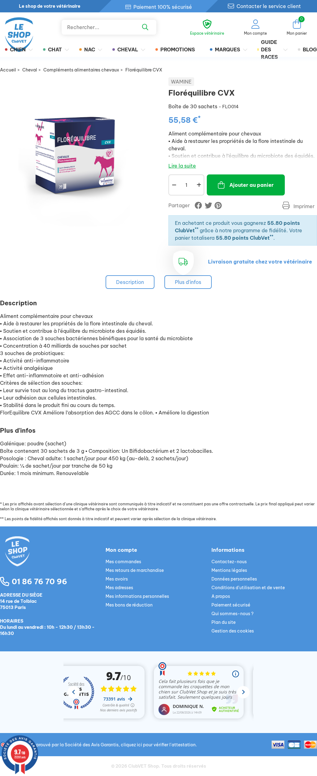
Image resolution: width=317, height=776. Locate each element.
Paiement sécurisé (230, 605)
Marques (227, 49)
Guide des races (269, 49)
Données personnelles (234, 579)
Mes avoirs (117, 579)
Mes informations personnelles (137, 596)
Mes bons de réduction (129, 605)
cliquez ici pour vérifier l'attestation (158, 745)
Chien (18, 49)
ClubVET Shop (143, 766)
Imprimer (303, 206)
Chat (55, 49)
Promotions (177, 49)
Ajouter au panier (251, 185)
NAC (89, 49)
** (196, 229)
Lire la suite (182, 166)
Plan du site (223, 622)
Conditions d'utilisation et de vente (248, 587)
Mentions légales (229, 570)
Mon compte (121, 550)
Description (130, 282)
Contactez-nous (229, 561)
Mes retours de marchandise (135, 570)
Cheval (127, 49)
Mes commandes (123, 561)
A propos (220, 596)
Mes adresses (119, 587)
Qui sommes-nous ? (232, 613)
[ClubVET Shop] (53, 558)
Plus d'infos (188, 282)
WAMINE (181, 82)
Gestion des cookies (232, 631)
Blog (310, 49)
